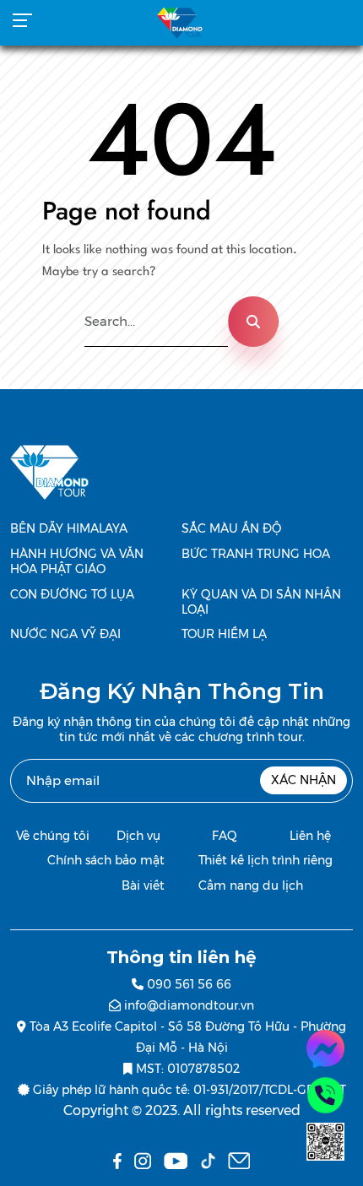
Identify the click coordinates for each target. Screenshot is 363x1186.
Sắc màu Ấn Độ (231, 528)
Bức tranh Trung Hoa (256, 554)
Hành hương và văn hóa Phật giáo (77, 561)
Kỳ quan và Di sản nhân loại (261, 602)
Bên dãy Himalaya (68, 528)
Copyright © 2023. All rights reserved (182, 1110)
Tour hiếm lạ (224, 634)
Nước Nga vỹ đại (65, 634)
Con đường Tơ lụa (72, 594)
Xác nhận (303, 780)
